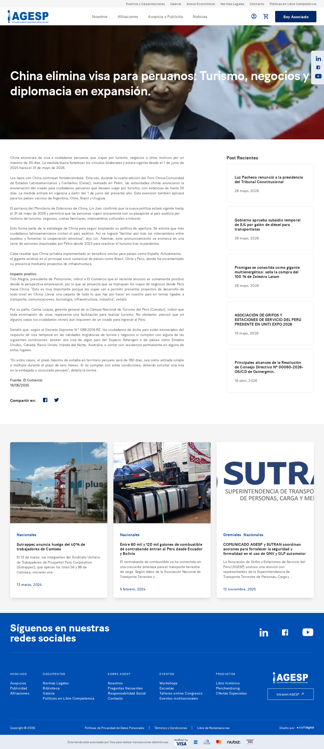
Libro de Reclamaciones (213, 728)
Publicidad (18, 687)
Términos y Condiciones (170, 728)
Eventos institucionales (178, 698)
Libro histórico (228, 682)
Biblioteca (51, 687)
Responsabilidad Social (127, 692)
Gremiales (232, 534)
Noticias (200, 16)
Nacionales (26, 534)
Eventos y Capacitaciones (145, 4)
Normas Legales (232, 4)
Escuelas (166, 687)
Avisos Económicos (201, 4)
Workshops (168, 682)
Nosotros (99, 16)
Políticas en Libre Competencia (293, 4)
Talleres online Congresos (180, 692)
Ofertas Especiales (231, 692)
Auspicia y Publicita (165, 16)
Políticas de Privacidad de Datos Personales (114, 728)
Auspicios (18, 682)
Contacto (257, 4)
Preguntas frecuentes (125, 687)
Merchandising (228, 687)
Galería (175, 4)
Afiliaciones (128, 16)
